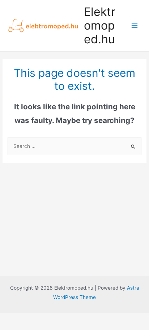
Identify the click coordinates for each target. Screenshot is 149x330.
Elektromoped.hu (99, 26)
